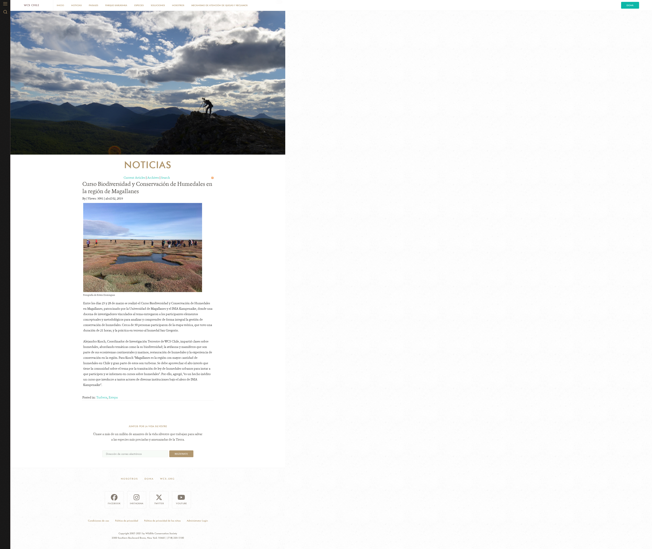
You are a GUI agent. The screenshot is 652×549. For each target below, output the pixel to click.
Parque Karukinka (116, 5)
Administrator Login (197, 520)
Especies (139, 5)
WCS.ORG (167, 478)
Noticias (76, 5)
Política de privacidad (126, 520)
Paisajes (93, 5)
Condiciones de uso (98, 520)
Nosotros (178, 5)
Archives (153, 178)
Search (165, 178)
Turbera (101, 397)
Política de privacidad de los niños (162, 520)
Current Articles (134, 178)
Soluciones (158, 5)
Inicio (60, 5)
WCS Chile (31, 5)
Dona (630, 5)
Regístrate (181, 453)
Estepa (113, 397)
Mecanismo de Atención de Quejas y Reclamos (219, 5)
